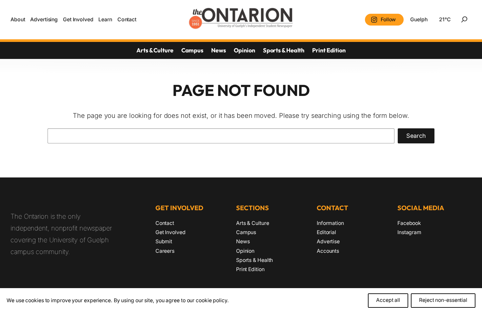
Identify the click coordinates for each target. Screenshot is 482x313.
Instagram (409, 232)
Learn (105, 19)
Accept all (388, 300)
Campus (192, 50)
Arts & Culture (154, 50)
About (17, 19)
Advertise (328, 241)
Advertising (44, 19)
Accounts (328, 251)
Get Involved (78, 19)
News (218, 50)
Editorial (326, 232)
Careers (164, 251)
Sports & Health (284, 50)
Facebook (409, 223)
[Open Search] (464, 19)
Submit (163, 241)
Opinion (244, 50)
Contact (126, 19)
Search (416, 135)
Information (330, 223)
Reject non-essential (443, 300)
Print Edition (329, 50)
